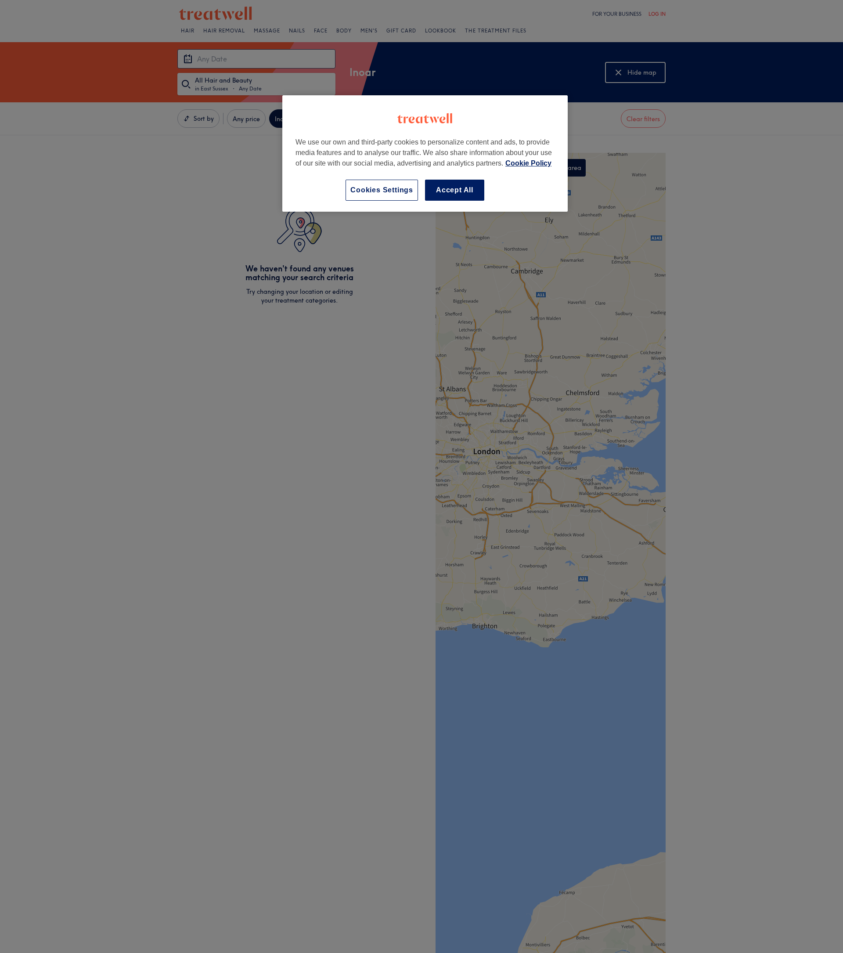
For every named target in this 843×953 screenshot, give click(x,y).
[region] (425, 153)
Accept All (454, 190)
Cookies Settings (381, 190)
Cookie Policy (528, 163)
